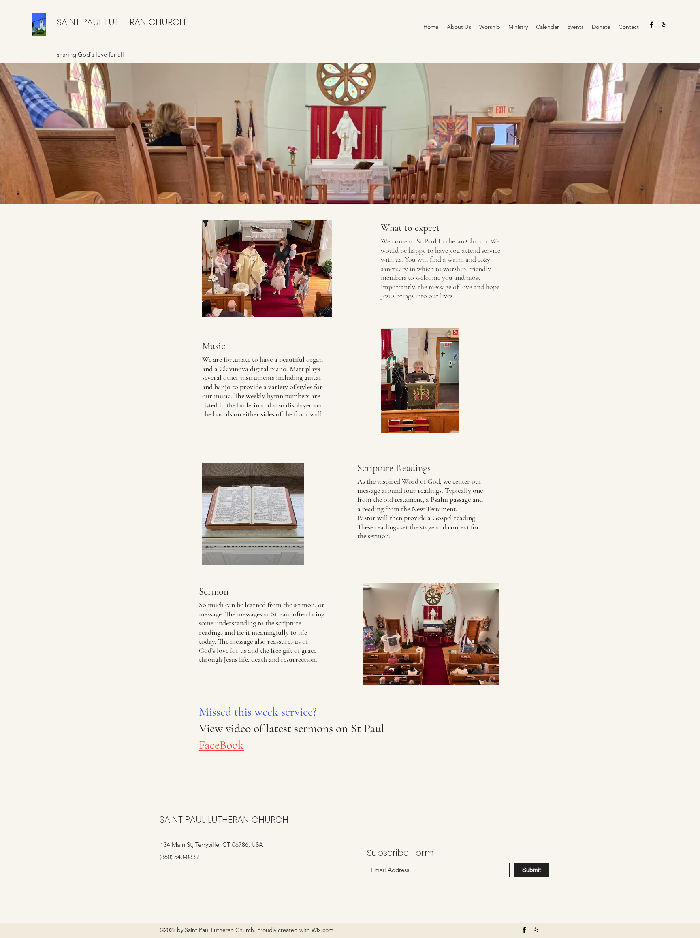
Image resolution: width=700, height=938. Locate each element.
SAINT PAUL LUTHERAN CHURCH (121, 22)
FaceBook (221, 745)
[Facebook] (651, 25)
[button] (459, 27)
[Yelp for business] (663, 25)
